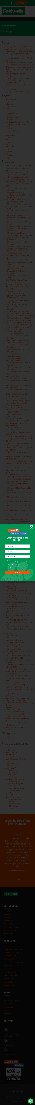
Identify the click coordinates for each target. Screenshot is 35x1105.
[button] (31, 527)
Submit (17, 572)
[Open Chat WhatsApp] (30, 1101)
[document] (17, 552)
